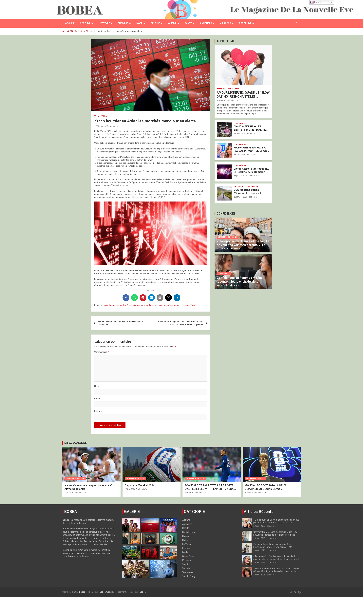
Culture (155, 23)
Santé (188, 23)
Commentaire (101, 352)
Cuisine (172, 23)
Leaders (186, 548)
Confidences (224, 237)
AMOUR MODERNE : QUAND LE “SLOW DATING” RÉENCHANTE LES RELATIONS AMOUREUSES (243, 96)
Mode (139, 23)
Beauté (185, 528)
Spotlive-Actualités (75, 479)
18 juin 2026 (130, 489)
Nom (96, 386)
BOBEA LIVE (245, 23)
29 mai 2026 (222, 101)
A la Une (186, 520)
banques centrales (117, 305)
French (317, 2)
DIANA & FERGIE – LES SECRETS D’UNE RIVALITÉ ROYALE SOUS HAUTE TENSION (250, 131)
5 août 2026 (222, 285)
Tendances (187, 572)
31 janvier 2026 (240, 176)
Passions (221, 89)
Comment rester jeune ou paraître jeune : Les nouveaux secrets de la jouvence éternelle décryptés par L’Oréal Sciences (275, 535)
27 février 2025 (101, 126)
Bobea (82, 592)
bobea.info (114, 126)
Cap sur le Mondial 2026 (140, 485)
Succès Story (188, 576)
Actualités (187, 524)
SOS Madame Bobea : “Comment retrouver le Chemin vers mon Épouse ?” (251, 193)
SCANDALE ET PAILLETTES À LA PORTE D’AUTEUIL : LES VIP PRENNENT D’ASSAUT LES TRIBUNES (211, 489)
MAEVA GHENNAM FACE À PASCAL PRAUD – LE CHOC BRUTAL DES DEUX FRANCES (251, 151)
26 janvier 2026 (240, 197)
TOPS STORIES (226, 41)
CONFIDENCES (226, 213)
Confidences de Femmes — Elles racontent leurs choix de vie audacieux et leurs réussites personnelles (240, 283)
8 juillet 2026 (70, 492)
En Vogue (187, 544)
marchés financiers (171, 305)
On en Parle (100, 116)
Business (123, 23)
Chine (129, 305)
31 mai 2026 (190, 492)
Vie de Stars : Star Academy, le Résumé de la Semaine (251, 170)
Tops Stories (232, 89)
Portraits (186, 560)
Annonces (206, 23)
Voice (234, 237)
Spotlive (85, 23)
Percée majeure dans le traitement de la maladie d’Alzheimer (120, 323)
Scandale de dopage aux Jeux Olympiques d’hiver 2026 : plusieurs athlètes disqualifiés (180, 323)
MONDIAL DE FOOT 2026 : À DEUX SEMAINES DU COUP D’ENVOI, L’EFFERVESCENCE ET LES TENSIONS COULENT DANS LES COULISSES (268, 490)
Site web (98, 411)
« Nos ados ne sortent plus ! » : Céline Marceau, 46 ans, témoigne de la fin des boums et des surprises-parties (276, 571)
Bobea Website (107, 592)
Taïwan (193, 305)
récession (185, 305)
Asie (106, 305)
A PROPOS (225, 23)
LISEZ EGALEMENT (76, 442)
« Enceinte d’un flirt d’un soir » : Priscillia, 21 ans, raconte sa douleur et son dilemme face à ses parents (276, 559)
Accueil (69, 23)
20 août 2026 (222, 248)
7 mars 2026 (239, 133)
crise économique (140, 305)
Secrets (186, 568)
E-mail (97, 398)
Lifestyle (104, 23)
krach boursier (155, 305)
